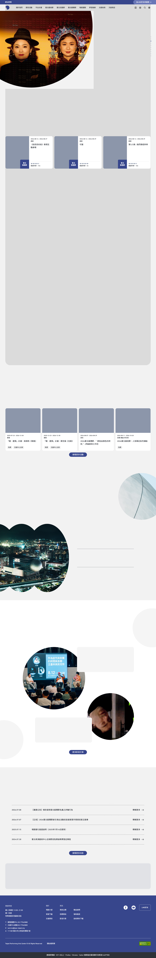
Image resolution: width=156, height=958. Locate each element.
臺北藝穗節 (72, 7)
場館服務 (82, 7)
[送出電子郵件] (142, 882)
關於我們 (19, 7)
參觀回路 (80, 567)
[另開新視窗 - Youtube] (133, 907)
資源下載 (49, 914)
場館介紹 (49, 910)
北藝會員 (102, 7)
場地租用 (77, 914)
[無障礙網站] (145, 944)
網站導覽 (8, 2)
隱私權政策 (51, 943)
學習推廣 (92, 7)
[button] (5, 152)
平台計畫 (39, 7)
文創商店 (112, 7)
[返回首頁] (7, 8)
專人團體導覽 (99, 549)
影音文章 (63, 919)
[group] (29, 152)
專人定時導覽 (82, 549)
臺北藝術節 (49, 7)
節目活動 (29, 7)
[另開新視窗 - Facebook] (125, 907)
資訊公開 (63, 910)
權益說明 (77, 910)
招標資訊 (63, 914)
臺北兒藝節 (61, 7)
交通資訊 (49, 919)
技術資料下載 (78, 919)
